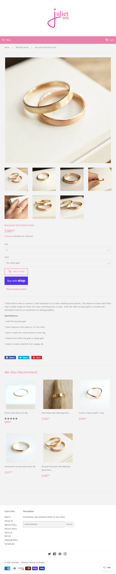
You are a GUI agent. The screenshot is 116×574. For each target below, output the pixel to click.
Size (6, 244)
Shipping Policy (11, 540)
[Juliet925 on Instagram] (65, 554)
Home (7, 47)
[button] (11, 418)
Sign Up (69, 524)
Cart (111, 40)
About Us (9, 520)
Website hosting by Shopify (33, 562)
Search (7, 517)
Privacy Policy (11, 528)
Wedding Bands (22, 47)
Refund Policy (11, 524)
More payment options (16, 288)
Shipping (8, 236)
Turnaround (9, 543)
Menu (8, 40)
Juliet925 (15, 562)
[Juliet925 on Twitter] (49, 554)
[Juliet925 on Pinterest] (59, 554)
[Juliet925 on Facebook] (54, 554)
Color (7, 257)
